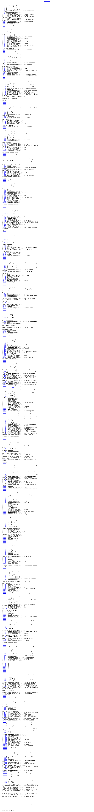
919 (5, 340)
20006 (5, 765)
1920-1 (6, 608)
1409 (5, 502)
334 (5, 181)
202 (5, 102)
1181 (5, 431)
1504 (5, 522)
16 (4, 19)
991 (5, 373)
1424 (5, 514)
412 (5, 217)
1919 (5, 607)
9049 (5, 724)
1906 (5, 589)
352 (5, 190)
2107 (5, 651)
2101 (5, 645)
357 (5, 195)
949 (5, 359)
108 (5, 91)
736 (5, 271)
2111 (5, 657)
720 (5, 252)
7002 (5, 697)
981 (5, 367)
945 (5, 354)
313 (5, 166)
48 (4, 42)
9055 (5, 728)
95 (4, 79)
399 (5, 207)
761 (5, 285)
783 (5, 302)
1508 (5, 526)
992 (5, 375)
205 (5, 105)
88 (4, 72)
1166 (5, 429)
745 (5, 278)
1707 (5, 563)
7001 (5, 696)
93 (4, 77)
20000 (5, 757)
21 (4, 26)
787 (5, 307)
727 (5, 259)
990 (5, 371)
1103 (5, 384)
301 (5, 159)
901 (5, 330)
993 (5, 376)
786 (5, 306)
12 (4, 15)
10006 (5, 741)
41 (4, 35)
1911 (5, 597)
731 (5, 263)
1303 (5, 469)
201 (5, 101)
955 (5, 361)
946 (5, 355)
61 (4, 57)
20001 (5, 758)
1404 (5, 497)
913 (5, 337)
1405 (5, 498)
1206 (5, 448)
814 (5, 321)
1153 (5, 413)
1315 (5, 488)
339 (5, 185)
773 (5, 295)
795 (5, 312)
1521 (5, 535)
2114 (5, 660)
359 (5, 197)
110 (5, 92)
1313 (5, 486)
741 (5, 274)
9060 (5, 730)
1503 (5, 521)
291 (5, 153)
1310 (5, 481)
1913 (5, 599)
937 (5, 352)
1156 (5, 418)
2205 (5, 668)
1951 (5, 632)
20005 (5, 763)
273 (5, 144)
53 (4, 49)
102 (5, 84)
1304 (5, 470)
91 (4, 74)
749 (5, 282)
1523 (5, 537)
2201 (5, 664)
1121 (5, 409)
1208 (5, 451)
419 (5, 220)
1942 (5, 627)
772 (5, 294)
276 (5, 147)
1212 (5, 457)
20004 (5, 762)
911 (5, 336)
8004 (5, 702)
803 (5, 317)
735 (5, 269)
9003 (5, 708)
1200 (5, 439)
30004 (5, 782)
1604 (5, 551)
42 (4, 36)
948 (5, 357)
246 (5, 126)
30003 (5, 781)
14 (4, 18)
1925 (5, 611)
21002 (5, 773)
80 (4, 67)
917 (5, 339)
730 (5, 262)
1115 (5, 403)
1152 (5, 411)
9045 (5, 718)
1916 (5, 603)
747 (5, 280)
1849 (5, 576)
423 (5, 224)
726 (5, 258)
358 (5, 196)
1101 (5, 381)
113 (5, 93)
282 (5, 150)
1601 (5, 548)
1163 (5, 426)
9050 (5, 726)
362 (5, 200)
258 (5, 135)
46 (4, 40)
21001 (5, 772)
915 (5, 338)
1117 (5, 405)
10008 (5, 743)
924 (5, 342)
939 (5, 353)
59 (4, 54)
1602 (5, 549)
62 (4, 59)
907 (5, 333)
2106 (5, 650)
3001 (5, 677)
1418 (5, 511)
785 (5, 305)
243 (5, 121)
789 (5, 308)
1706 (5, 562)
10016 (5, 752)
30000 (5, 778)
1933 (5, 619)
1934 (5, 620)
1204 (5, 445)
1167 (5, 430)
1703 (5, 559)
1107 (5, 392)
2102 (5, 646)
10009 (5, 744)
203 (5, 103)
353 (5, 191)
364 (5, 202)
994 (5, 378)
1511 (5, 529)
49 (4, 43)
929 (5, 347)
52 (4, 46)
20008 (5, 768)
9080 (5, 732)
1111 (5, 399)
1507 (5, 525)
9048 (5, 722)
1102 (5, 382)
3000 (5, 676)
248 (5, 127)
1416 (5, 509)
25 (4, 29)
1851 (5, 578)
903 (5, 332)
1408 (5, 501)
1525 (5, 539)
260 (5, 136)
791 (5, 311)
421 (5, 223)
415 (5, 219)
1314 (5, 487)
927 (5, 345)
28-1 (6, 32)
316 (5, 169)
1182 (5, 433)
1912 (5, 598)
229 (5, 117)
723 (5, 255)
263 (5, 138)
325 (5, 175)
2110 (5, 656)
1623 (5, 554)
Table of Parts (47, 1)
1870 (5, 579)
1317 (5, 489)
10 (4, 14)
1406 (5, 499)
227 (5, 116)
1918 (5, 606)
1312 (5, 484)
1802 (5, 569)
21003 (5, 775)
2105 (5, 648)
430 (5, 231)
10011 (5, 747)
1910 (5, 593)
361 (5, 199)
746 (5, 279)
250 (5, 131)
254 (5, 133)
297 (5, 156)
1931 (5, 617)
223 (5, 112)
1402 (5, 493)
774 (5, 296)
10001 (5, 736)
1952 (5, 633)
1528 (5, 542)
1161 (5, 424)
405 (5, 212)
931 (5, 348)
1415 (5, 508)
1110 (5, 398)
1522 (5, 536)
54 (4, 50)
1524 (5, 538)
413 (5, 218)
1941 (5, 626)
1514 (5, 532)
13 (4, 16)
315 (5, 167)
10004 (5, 739)
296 (5, 155)
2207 (5, 670)
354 (5, 192)
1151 (5, 410)
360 (5, 198)
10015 (5, 751)
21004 (5, 776)
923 (5, 341)
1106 (5, 390)
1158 (5, 421)
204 (5, 104)
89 (4, 73)
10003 (5, 738)
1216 (5, 463)
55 (4, 51)
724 (5, 256)
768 (5, 288)
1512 (5, 530)
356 (5, 194)
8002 (5, 700)
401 (5, 210)
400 (5, 208)
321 (5, 173)
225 (5, 114)
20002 (5, 759)
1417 (5, 510)
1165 (5, 428)
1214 (5, 459)
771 (5, 293)
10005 (5, 740)
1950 (5, 631)
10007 (5, 742)
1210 (5, 454)
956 (5, 362)
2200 (5, 663)
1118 (5, 406)
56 (4, 52)
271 (5, 143)
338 (5, 184)
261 (5, 137)
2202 (5, 665)
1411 (5, 504)
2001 (5, 639)
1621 (5, 552)
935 (5, 351)
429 (5, 227)
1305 (5, 471)
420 (5, 221)
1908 (5, 591)
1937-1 (6, 622)
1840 (5, 575)
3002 (5, 678)
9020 (5, 713)
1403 (5, 494)
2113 (5, 659)
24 (4, 28)
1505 (5, 523)
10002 (5, 737)
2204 (5, 667)
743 (5, 276)
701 (5, 238)
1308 (5, 478)
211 (5, 108)
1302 (5, 467)
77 (4, 64)
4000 (5, 686)
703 (5, 239)
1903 (5, 586)
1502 (5, 520)
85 (4, 69)
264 (5, 139)
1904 (5, 587)
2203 (5, 666)
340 (5, 186)
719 (5, 249)
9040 (5, 716)
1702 (5, 558)
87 (4, 70)
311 (5, 165)
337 (5, 183)
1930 (5, 616)
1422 (5, 513)
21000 (5, 771)
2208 (5, 671)
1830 (5, 574)
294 (5, 154)
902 (5, 331)
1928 (5, 614)
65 (4, 60)
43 (4, 37)
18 (4, 22)
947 (5, 356)
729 (5, 261)
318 (5, 171)
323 (5, 174)
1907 (5, 590)
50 (4, 44)
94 (4, 78)
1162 (5, 425)
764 (5, 286)
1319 (5, 490)
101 (5, 83)
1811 (5, 573)
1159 (5, 422)
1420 (5, 512)
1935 (5, 621)
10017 (5, 753)
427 (5, 226)
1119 (5, 407)
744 (5, 277)
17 (4, 21)
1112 (5, 400)
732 (5, 265)
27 (4, 31)
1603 (5, 550)
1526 (5, 540)
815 (5, 323)
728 (5, 260)
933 (5, 349)
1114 (5, 402)
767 (5, 287)
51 (4, 45)
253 (5, 132)
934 (5, 350)
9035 (5, 715)
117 (5, 96)
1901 (5, 584)
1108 (5, 394)
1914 (5, 601)
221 (5, 111)
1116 (5, 404)
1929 (5, 615)
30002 (5, 780)
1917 (5, 604)
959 (5, 364)
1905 (5, 588)
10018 (5, 754)
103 (5, 86)
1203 (5, 442)
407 (5, 213)
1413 (5, 506)
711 (5, 242)
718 (5, 247)
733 (5, 266)
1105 (5, 389)
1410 (5, 503)
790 (5, 310)
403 (5, 211)
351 (5, 189)
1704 (5, 560)
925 (5, 343)
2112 (5, 658)
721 (5, 253)
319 (5, 172)
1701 (5, 557)
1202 (5, 440)
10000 (5, 735)
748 (5, 281)
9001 (5, 707)
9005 (5, 709)
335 (5, 182)
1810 (5, 572)
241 (5, 120)
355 (5, 193)
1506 (5, 524)
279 (5, 149)
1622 (5, 553)
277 (5, 148)
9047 (5, 720)
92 (4, 75)
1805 (5, 570)
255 (5, 134)
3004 (5, 680)
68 (4, 62)
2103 (5, 647)
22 (4, 27)
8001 (5, 699)
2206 (5, 669)
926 (5, 344)
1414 (5, 507)
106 (5, 90)
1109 (5, 396)
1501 (5, 519)
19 (4, 23)
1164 (5, 427)
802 (5, 315)
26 (4, 30)
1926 (5, 612)
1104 (5, 386)
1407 (5, 500)
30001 (5, 779)
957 (5, 363)
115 (5, 94)
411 (5, 216)
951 (5, 360)
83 (4, 68)
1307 (5, 476)
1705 (5, 561)
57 (4, 53)
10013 (5, 749)
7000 (5, 695)
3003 (5, 679)
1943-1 (6, 628)
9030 (5, 714)
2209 (5, 672)
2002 (5, 640)
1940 (5, 625)
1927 (5, 613)
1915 (5, 602)
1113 (5, 401)
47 (4, 41)
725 (5, 257)
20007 (5, 766)
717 (5, 246)
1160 (5, 423)
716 (5, 245)
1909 (5, 592)
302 (5, 161)
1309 (5, 480)
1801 (5, 568)
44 (4, 38)
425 (5, 225)
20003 (5, 760)
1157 (5, 420)
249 (5, 128)
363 (5, 201)
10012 (5, 748)
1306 (5, 474)
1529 (5, 543)
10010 (5, 745)
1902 (5, 585)
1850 (5, 577)
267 (5, 140)
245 (5, 123)
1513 (5, 531)
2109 (5, 655)
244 (5, 122)
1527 (5, 541)
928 (5, 346)
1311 (5, 482)
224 (5, 113)
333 (5, 180)
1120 (5, 408)
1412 (5, 505)
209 (5, 107)
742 (5, 275)
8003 (5, 701)
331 (5, 179)
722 (5, 254)
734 (5, 267)
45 (4, 39)
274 (5, 145)
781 (5, 299)
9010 (5, 712)
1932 (5, 618)
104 (5, 88)
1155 (5, 416)
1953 (5, 636)
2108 (5, 653)
